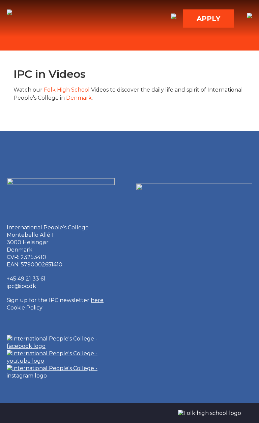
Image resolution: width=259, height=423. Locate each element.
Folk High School (67, 90)
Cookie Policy (24, 307)
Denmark (79, 98)
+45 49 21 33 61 (26, 278)
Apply (208, 18)
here (97, 300)
